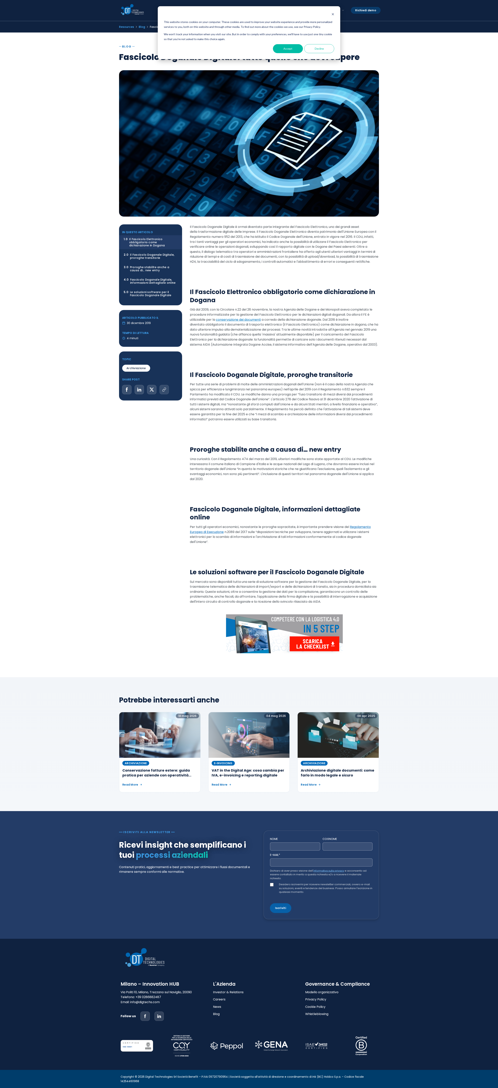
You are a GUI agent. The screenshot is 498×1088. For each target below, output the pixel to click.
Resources (126, 26)
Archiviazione (136, 368)
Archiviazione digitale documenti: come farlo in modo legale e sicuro (337, 773)
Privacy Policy (315, 999)
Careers (219, 999)
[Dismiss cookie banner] (332, 14)
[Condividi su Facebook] (127, 389)
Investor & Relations (228, 992)
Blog (142, 26)
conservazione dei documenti (238, 319)
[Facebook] (145, 1016)
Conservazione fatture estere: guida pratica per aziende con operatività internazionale (156, 775)
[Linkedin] (159, 1016)
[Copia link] (164, 389)
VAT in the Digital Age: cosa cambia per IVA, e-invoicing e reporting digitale (248, 773)
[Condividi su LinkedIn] (139, 389)
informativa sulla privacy (328, 871)
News (217, 1007)
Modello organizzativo (321, 992)
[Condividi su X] (151, 389)
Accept (287, 48)
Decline (319, 48)
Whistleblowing (316, 1014)
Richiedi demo (365, 10)
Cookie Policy (315, 1007)
